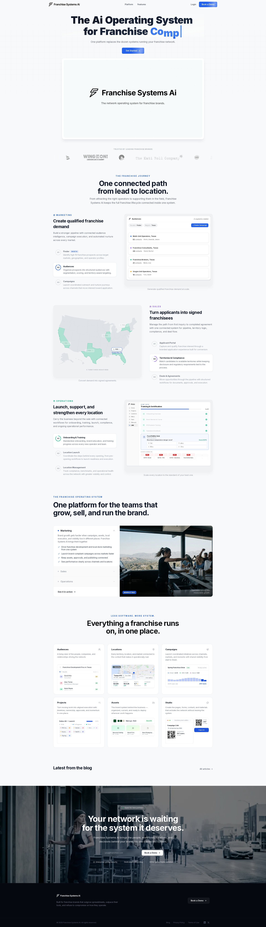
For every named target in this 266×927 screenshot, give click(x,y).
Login (193, 4)
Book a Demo (208, 4)
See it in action (65, 592)
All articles (205, 769)
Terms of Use (193, 922)
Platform (129, 4)
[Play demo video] (133, 99)
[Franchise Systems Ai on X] (208, 922)
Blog (168, 922)
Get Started (131, 50)
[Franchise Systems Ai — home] (68, 895)
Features (141, 4)
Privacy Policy (179, 922)
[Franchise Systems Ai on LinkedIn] (205, 922)
